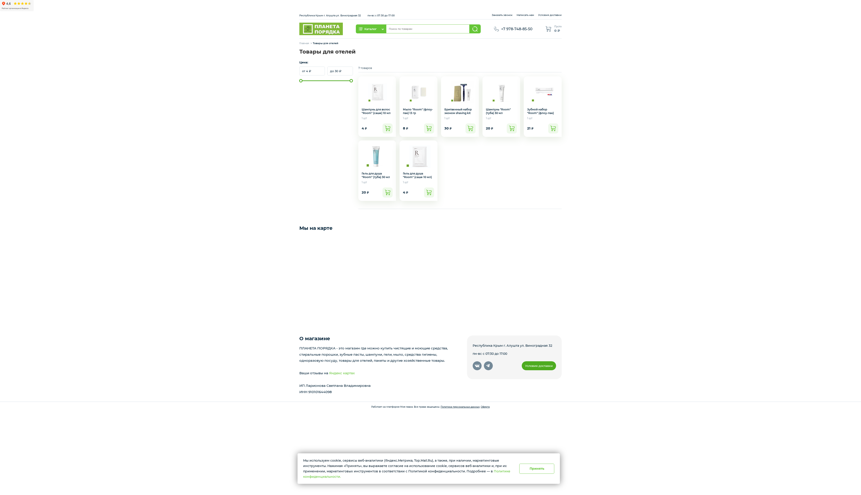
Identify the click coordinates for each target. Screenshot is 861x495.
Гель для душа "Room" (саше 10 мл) (417, 175)
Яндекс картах (342, 373)
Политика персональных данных (460, 406)
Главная (304, 43)
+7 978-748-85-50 (517, 29)
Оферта (485, 406)
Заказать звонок (502, 15)
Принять (537, 469)
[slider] (301, 80)
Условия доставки (550, 15)
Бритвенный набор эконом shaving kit (458, 111)
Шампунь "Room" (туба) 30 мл (498, 111)
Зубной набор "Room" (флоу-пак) (540, 111)
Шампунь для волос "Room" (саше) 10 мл (376, 111)
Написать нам (525, 15)
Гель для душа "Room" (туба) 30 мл (376, 175)
